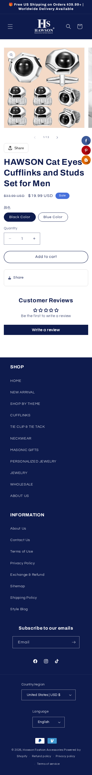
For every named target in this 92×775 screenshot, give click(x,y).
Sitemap (17, 586)
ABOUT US (19, 496)
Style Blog (19, 609)
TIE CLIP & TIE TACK (27, 427)
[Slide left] (34, 137)
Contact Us (20, 540)
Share (19, 148)
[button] (10, 26)
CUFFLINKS (20, 415)
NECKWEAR (20, 438)
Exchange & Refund (27, 575)
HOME (15, 381)
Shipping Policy (23, 597)
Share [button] (18, 277)
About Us (18, 528)
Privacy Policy (22, 563)
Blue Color (53, 217)
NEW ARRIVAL (22, 392)
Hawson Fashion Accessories (43, 749)
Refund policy (41, 756)
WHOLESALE (21, 484)
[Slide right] (57, 137)
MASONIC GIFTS (24, 450)
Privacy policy (65, 756)
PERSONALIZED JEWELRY (33, 461)
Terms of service (48, 763)
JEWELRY (18, 473)
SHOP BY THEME (25, 404)
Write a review (46, 330)
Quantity (10, 228)
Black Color (19, 217)
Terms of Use (21, 551)
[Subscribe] (73, 642)
